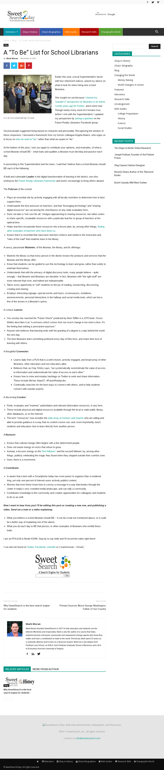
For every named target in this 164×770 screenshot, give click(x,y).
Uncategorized (121, 103)
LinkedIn (51, 547)
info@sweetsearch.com (88, 738)
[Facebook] (147, 2)
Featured (119, 89)
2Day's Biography (123, 65)
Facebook (40, 547)
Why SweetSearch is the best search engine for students (27, 607)
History (121, 118)
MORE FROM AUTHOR (46, 669)
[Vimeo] (158, 2)
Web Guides (71, 31)
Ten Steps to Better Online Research (132, 148)
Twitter (30, 547)
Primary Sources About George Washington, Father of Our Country (83, 607)
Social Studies (125, 127)
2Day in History (30, 31)
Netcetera (10, 31)
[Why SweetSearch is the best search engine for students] (19, 681)
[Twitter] (152, 2)
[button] (156, 32)
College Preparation (128, 113)
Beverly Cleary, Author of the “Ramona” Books (134, 174)
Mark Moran (12, 58)
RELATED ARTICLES (17, 669)
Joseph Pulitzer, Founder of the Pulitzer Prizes (134, 156)
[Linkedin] (34, 654)
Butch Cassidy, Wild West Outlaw (130, 182)
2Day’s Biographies (51, 31)
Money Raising (125, 79)
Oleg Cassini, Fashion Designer (129, 165)
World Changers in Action (131, 84)
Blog (14, 40)
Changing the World (110, 31)
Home (6, 40)
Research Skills (89, 31)
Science (122, 123)
